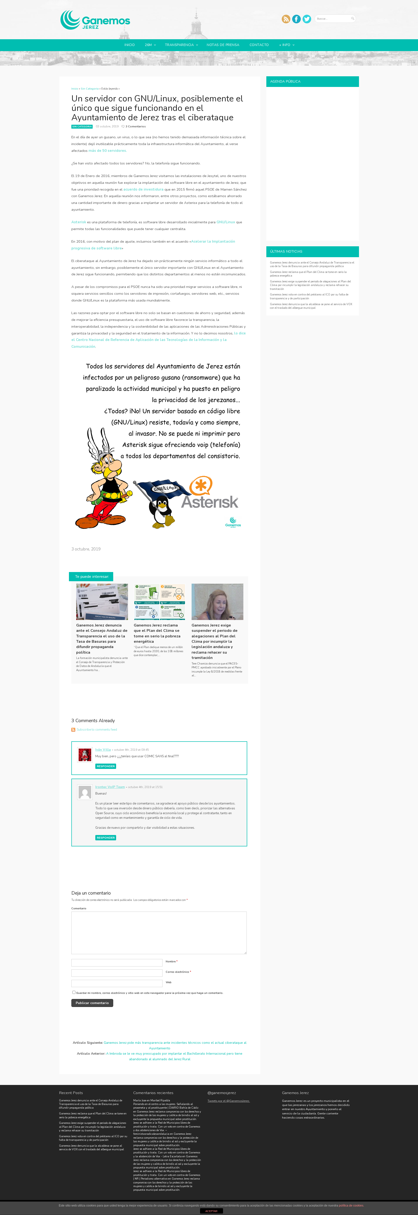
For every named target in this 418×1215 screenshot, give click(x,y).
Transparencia (177, 45)
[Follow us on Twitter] (306, 19)
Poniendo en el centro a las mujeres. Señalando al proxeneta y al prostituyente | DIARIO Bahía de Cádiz (165, 1106)
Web (169, 982)
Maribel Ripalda (160, 1100)
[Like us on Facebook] (296, 19)
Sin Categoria (82, 126)
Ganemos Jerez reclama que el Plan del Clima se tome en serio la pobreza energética (157, 633)
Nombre (172, 961)
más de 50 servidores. (108, 150)
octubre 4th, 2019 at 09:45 (131, 750)
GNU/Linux (225, 222)
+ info (283, 45)
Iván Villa (103, 749)
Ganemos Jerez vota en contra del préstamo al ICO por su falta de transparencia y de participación (93, 1138)
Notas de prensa (223, 45)
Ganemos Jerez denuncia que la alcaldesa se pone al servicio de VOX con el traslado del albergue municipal (311, 306)
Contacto (259, 45)
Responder (106, 766)
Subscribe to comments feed (97, 729)
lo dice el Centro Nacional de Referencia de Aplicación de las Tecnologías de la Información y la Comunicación (158, 340)
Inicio (130, 45)
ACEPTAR (211, 1211)
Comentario (78, 908)
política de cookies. (351, 1205)
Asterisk (78, 222)
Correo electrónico (178, 972)
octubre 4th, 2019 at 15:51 (145, 787)
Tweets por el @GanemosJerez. (229, 1101)
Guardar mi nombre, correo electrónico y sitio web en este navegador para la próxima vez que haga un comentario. (149, 993)
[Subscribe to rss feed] (286, 19)
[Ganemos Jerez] (95, 29)
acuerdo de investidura (143, 189)
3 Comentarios (136, 126)
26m (146, 45)
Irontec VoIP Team (110, 787)
